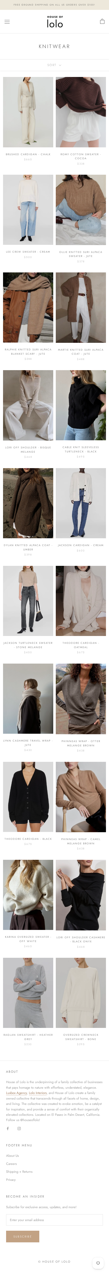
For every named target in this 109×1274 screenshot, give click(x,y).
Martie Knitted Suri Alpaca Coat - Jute (81, 352)
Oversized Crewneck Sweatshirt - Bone (81, 1037)
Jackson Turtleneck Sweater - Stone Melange (28, 645)
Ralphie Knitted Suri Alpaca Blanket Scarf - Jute (28, 352)
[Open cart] (102, 21)
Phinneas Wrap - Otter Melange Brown (81, 743)
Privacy (11, 1179)
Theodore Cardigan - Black (28, 839)
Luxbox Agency (16, 1092)
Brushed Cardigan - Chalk (28, 154)
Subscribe (22, 1237)
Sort (52, 65)
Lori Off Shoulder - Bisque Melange (28, 450)
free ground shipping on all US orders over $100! (54, 4)
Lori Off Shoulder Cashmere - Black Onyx (81, 939)
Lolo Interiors (38, 1092)
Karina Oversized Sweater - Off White (28, 939)
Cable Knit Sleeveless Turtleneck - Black (81, 449)
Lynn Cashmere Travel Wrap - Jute (28, 743)
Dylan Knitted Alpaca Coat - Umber (28, 547)
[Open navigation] (7, 22)
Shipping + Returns (19, 1171)
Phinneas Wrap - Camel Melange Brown (81, 841)
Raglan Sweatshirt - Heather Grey (28, 1037)
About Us (12, 1155)
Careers (11, 1163)
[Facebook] (7, 1128)
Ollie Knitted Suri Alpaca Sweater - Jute (80, 254)
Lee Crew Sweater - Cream (28, 252)
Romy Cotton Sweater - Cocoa (81, 156)
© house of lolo (54, 1262)
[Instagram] (19, 1128)
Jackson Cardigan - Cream (81, 545)
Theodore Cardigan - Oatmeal (81, 645)
